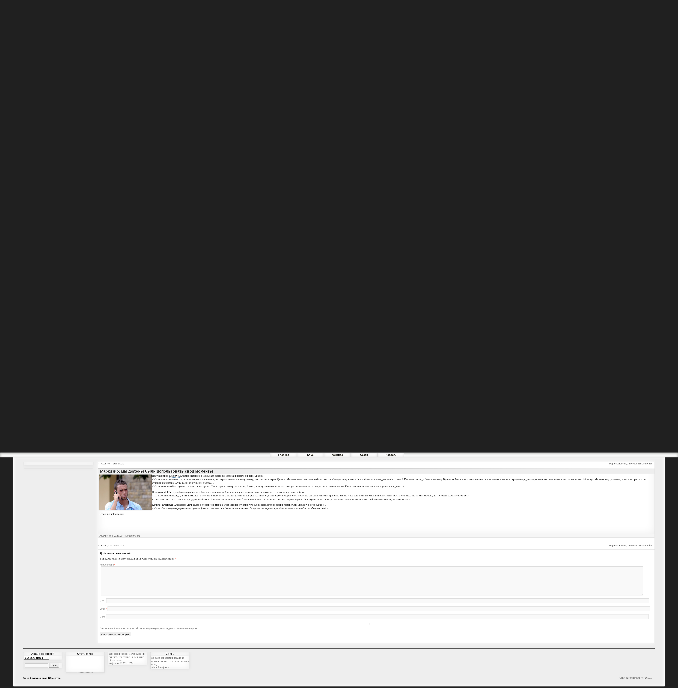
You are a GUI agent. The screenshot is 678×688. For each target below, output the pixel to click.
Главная (283, 455)
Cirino (137, 535)
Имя (103, 600)
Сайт (102, 616)
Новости (390, 455)
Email (103, 608)
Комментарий (107, 564)
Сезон (364, 455)
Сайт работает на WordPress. (635, 677)
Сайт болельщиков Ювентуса (42, 678)
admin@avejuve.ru (160, 667)
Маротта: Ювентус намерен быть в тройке (632, 463)
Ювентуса (174, 475)
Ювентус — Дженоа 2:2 (111, 463)
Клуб (310, 455)
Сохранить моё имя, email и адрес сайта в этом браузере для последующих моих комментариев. (148, 628)
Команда (337, 455)
